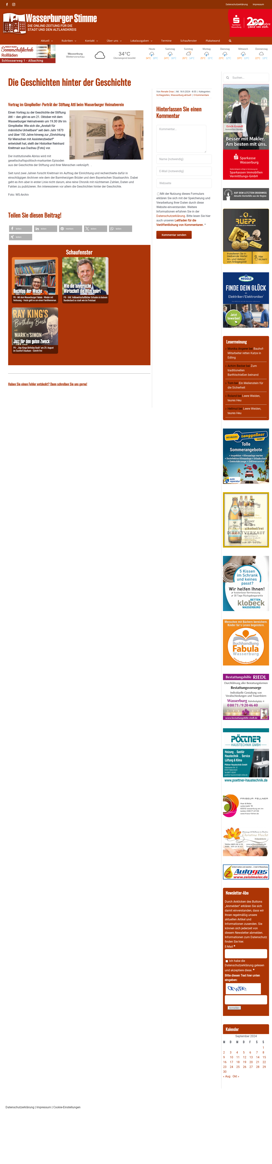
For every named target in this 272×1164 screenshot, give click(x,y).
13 (251, 1057)
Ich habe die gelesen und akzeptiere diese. (244, 965)
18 (238, 1062)
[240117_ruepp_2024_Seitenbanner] (246, 211)
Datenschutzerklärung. (171, 216)
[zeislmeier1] (246, 866)
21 (257, 1062)
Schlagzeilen (163, 95)
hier (241, 941)
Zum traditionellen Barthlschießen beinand (243, 370)
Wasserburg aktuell (181, 95)
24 (231, 1067)
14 (257, 1057)
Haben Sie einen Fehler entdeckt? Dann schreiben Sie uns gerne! (47, 384)
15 (264, 1057)
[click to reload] (243, 988)
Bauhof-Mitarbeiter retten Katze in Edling (246, 353)
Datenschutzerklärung (239, 965)
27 (251, 1067)
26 (244, 1067)
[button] (230, 40)
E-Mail (230, 946)
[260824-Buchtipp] (35, 259)
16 (224, 1062)
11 (238, 1057)
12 (244, 1057)
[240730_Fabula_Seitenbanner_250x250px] (246, 621)
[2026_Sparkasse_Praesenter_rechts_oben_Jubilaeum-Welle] (250, 11)
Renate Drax (167, 91)
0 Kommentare (201, 95)
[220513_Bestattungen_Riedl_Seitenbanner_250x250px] (246, 676)
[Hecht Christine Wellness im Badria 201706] (246, 829)
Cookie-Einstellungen (66, 1107)
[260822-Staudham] (35, 309)
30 (224, 1071)
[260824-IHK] (85, 259)
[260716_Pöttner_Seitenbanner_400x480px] (246, 730)
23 (224, 1067)
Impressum (43, 1107)
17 (231, 1062)
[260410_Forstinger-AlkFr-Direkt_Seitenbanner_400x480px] (246, 494)
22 (264, 1062)
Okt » (236, 1076)
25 (238, 1067)
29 (264, 1067)
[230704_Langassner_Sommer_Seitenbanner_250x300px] (246, 430)
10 (231, 1057)
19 (244, 1062)
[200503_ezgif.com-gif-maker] (246, 558)
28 (257, 1067)
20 (251, 1062)
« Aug (226, 1076)
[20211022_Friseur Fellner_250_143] (246, 794)
